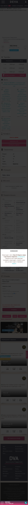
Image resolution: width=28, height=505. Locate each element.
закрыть (14, 263)
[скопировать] (21, 256)
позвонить (25, 503)
